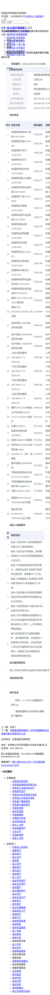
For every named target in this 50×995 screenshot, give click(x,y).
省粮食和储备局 (20, 961)
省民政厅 (16, 867)
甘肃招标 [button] (20, 38)
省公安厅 (16, 864)
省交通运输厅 (19, 891)
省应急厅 (16, 914)
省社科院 (16, 978)
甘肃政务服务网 (20, 781)
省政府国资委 (19, 921)
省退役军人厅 (19, 911)
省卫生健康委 (19, 907)
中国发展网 (17, 815)
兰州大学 (16, 831)
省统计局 (16, 938)
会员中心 (30, 16)
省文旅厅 (16, 904)
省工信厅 (16, 857)
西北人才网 (17, 825)
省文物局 (16, 971)
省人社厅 (16, 877)
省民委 (15, 860)
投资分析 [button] (11, 51)
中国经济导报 (19, 818)
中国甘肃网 (17, 808)
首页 (3, 28)
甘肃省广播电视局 (21, 801)
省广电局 (16, 931)
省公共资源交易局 (21, 991)
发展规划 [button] (20, 51)
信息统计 (39, 16)
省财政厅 (16, 874)
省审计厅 (16, 917)
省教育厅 (16, 850)
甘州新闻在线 (19, 821)
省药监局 (16, 974)
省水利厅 (16, 894)
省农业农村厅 (19, 897)
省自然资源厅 (19, 881)
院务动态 (11, 38)
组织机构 (11, 34)
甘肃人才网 (17, 838)
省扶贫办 (16, 948)
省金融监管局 (19, 951)
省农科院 (16, 984)
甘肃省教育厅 (19, 828)
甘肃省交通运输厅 (21, 805)
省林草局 (16, 924)
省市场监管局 (19, 927)
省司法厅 (16, 871)
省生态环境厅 (19, 884)
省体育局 (16, 934)
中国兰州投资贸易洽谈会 (24, 795)
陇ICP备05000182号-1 (22, 762)
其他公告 (22, 28)
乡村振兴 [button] (20, 48)
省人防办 (16, 944)
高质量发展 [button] (21, 34)
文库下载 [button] (20, 54)
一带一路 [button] (20, 44)
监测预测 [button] (11, 54)
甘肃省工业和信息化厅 (23, 788)
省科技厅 (16, 854)
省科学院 (16, 981)
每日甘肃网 (17, 811)
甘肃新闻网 (17, 835)
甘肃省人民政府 (20, 847)
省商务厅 (16, 901)
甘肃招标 (11, 28)
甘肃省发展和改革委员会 (24, 785)
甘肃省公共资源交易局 (23, 798)
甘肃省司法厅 (19, 791)
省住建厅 (16, 887)
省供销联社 (17, 988)
